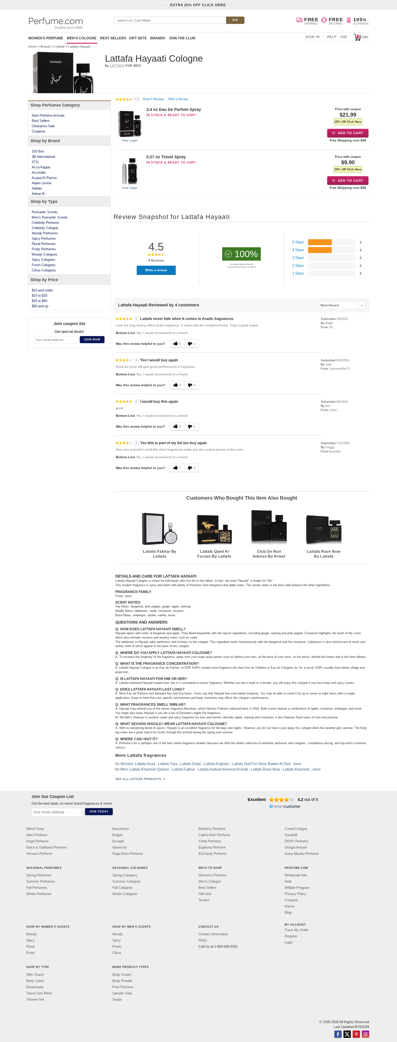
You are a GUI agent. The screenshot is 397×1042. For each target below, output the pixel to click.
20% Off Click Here (348, 122)
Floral (30, 946)
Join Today (98, 811)
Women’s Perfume (212, 875)
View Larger (129, 140)
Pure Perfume (122, 987)
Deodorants (35, 987)
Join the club (182, 38)
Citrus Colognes (44, 270)
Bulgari (117, 835)
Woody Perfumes (45, 233)
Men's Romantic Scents (50, 217)
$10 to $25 (39, 295)
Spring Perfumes (38, 875)
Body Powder (122, 980)
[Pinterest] (356, 1034)
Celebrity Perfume (45, 223)
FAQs (202, 940)
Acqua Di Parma (44, 178)
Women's (45, 38)
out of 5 (308, 799)
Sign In (313, 37)
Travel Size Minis (39, 993)
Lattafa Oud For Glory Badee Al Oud (261, 764)
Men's (81, 38)
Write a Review (178, 99)
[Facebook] (338, 1034)
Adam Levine (41, 183)
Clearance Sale (43, 126)
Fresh (116, 946)
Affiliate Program (297, 887)
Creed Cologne (296, 829)
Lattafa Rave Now (265, 769)
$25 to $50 (39, 301)
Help (332, 37)
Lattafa (117, 65)
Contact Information (213, 934)
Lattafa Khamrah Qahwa (149, 769)
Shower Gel (35, 999)
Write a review (156, 270)
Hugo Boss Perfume (127, 853)
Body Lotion (35, 980)
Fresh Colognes (44, 265)
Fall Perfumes (36, 887)
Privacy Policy (295, 894)
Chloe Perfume (209, 841)
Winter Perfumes (38, 894)
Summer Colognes (126, 881)
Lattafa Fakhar (183, 769)
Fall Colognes (122, 887)
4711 (35, 162)
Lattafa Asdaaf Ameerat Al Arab (223, 769)
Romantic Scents (45, 212)
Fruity (30, 953)
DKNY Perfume (296, 841)
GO (235, 20)
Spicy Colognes (43, 260)
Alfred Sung (35, 829)
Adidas (37, 188)
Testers (204, 900)
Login (289, 942)
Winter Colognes (124, 894)
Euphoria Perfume (212, 847)
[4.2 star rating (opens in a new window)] (281, 799)
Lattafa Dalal (190, 764)
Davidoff (291, 835)
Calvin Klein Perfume (214, 835)
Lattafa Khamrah (296, 769)
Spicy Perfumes (44, 238)
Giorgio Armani (296, 847)
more (297, 764)
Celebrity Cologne (45, 228)
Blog (288, 912)
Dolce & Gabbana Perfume (46, 847)
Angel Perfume (37, 841)
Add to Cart (350, 133)
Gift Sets (138, 38)
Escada (118, 841)
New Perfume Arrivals (48, 115)
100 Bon (38, 151)
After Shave (35, 974)
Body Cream (121, 974)
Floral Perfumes (44, 244)
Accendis (39, 172)
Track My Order (297, 930)
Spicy (30, 940)
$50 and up (40, 306)
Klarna (289, 906)
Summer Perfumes (40, 881)
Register (291, 936)
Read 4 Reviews (154, 99)
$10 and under (42, 290)
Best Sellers (113, 38)
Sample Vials (122, 993)
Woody (31, 934)
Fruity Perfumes (44, 249)
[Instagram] (365, 1034)
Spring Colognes (124, 875)
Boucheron (120, 829)
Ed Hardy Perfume (212, 853)
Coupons (38, 131)
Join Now (92, 339)
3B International (43, 156)
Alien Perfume (36, 835)
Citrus (116, 953)
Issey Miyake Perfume (302, 853)
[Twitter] (347, 1034)
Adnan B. (38, 194)
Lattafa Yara (167, 764)
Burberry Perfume (211, 829)
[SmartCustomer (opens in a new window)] (285, 807)
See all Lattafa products (138, 779)
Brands (157, 38)
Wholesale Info (296, 875)
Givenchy (119, 847)
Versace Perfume (39, 853)
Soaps (117, 999)
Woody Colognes (44, 254)
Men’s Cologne (209, 881)
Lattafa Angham (216, 764)
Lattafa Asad (145, 764)
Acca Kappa (41, 167)
